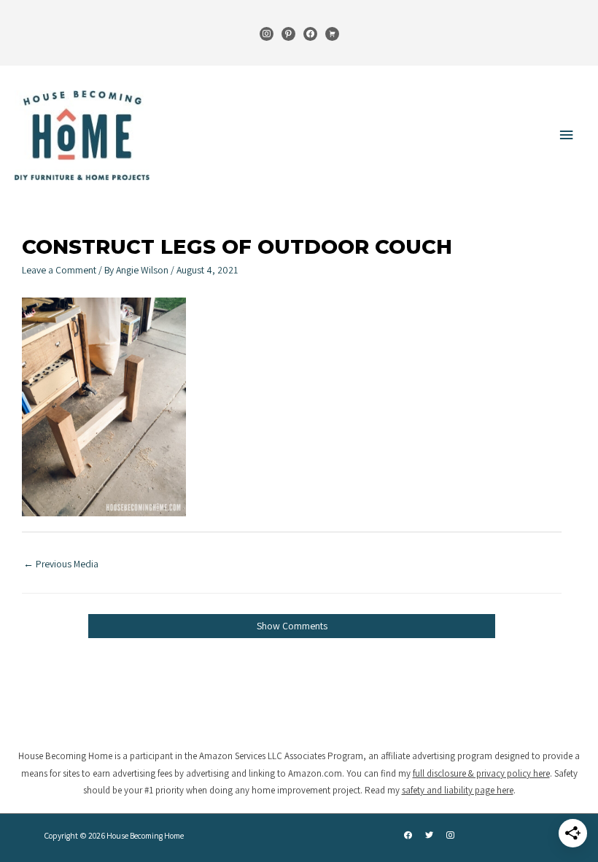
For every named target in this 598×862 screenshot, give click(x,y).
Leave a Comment (59, 269)
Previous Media (60, 563)
